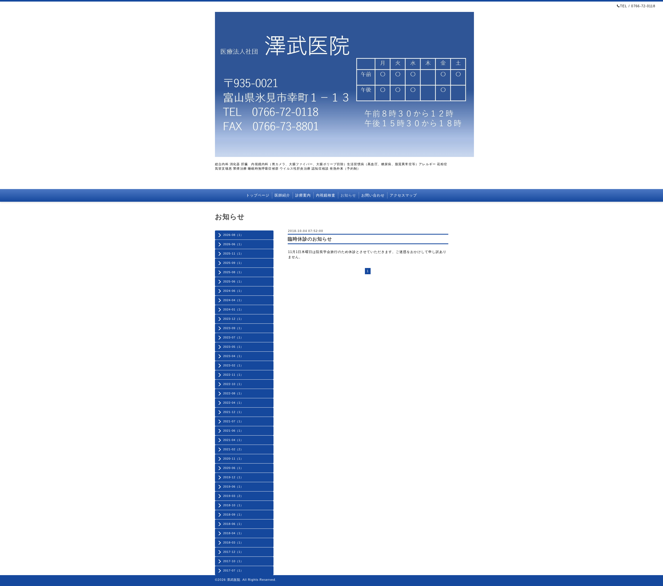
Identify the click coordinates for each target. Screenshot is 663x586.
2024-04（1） (233, 300)
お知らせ (348, 195)
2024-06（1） (233, 290)
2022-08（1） (233, 393)
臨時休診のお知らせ (310, 239)
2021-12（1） (233, 412)
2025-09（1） (233, 262)
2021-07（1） (233, 421)
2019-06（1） (233, 486)
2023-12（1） (233, 318)
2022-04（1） (233, 402)
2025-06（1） (233, 281)
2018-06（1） (233, 523)
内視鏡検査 (325, 195)
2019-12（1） (233, 477)
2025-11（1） (233, 253)
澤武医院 (233, 580)
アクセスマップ (403, 195)
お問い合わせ (373, 195)
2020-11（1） (233, 458)
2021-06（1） (233, 430)
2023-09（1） (233, 328)
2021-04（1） (233, 440)
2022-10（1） (233, 384)
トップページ (257, 195)
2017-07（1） (233, 570)
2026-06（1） (233, 244)
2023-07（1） (233, 337)
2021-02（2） (233, 449)
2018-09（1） (233, 514)
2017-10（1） (233, 561)
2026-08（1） (233, 234)
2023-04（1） (233, 356)
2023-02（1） (233, 365)
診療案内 (303, 195)
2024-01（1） (233, 309)
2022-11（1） (233, 374)
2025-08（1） (233, 272)
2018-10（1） (233, 505)
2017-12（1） (233, 551)
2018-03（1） (233, 542)
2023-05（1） (233, 346)
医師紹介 (282, 195)
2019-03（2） (233, 495)
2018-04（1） (233, 533)
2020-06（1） (233, 467)
